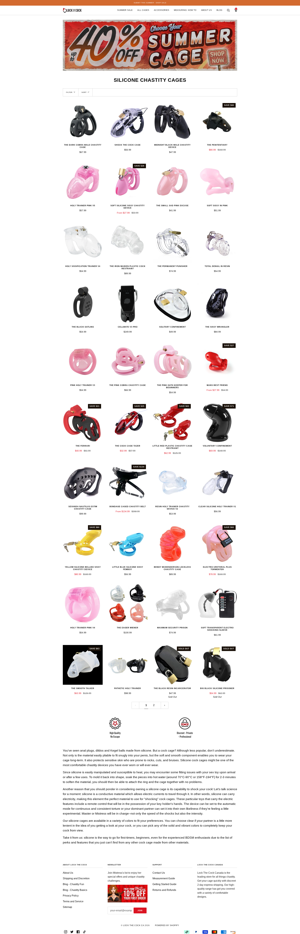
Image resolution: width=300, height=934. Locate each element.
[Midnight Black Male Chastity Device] (172, 121)
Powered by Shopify (167, 925)
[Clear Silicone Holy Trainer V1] (217, 483)
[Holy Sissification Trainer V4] (83, 243)
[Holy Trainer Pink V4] (83, 604)
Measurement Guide (163, 878)
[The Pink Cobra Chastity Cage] (128, 362)
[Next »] (164, 705)
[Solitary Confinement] (172, 303)
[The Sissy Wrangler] (217, 303)
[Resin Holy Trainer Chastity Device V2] (172, 483)
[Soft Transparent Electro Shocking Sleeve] (217, 604)
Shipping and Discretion (76, 878)
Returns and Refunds (164, 890)
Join (140, 910)
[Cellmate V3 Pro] (128, 303)
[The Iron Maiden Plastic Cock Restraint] (128, 243)
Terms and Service (73, 901)
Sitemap (67, 907)
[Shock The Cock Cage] (128, 121)
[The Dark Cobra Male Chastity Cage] (83, 121)
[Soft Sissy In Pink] (217, 182)
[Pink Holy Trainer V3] (83, 362)
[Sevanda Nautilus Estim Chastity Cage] (83, 483)
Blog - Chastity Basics (75, 890)
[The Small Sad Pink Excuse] (172, 182)
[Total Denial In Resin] (217, 243)
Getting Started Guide (164, 884)
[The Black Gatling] (83, 303)
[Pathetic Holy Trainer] (128, 665)
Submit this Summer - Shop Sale (150, 3)
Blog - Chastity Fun (73, 884)
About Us (68, 872)
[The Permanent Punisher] (172, 243)
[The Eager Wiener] (128, 604)
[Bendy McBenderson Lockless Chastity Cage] (172, 543)
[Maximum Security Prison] (172, 604)
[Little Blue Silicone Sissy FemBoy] (128, 543)
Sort (84, 92)
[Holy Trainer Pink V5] (83, 182)
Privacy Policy (71, 895)
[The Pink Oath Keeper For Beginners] (172, 362)
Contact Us (158, 872)
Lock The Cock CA (133, 925)
